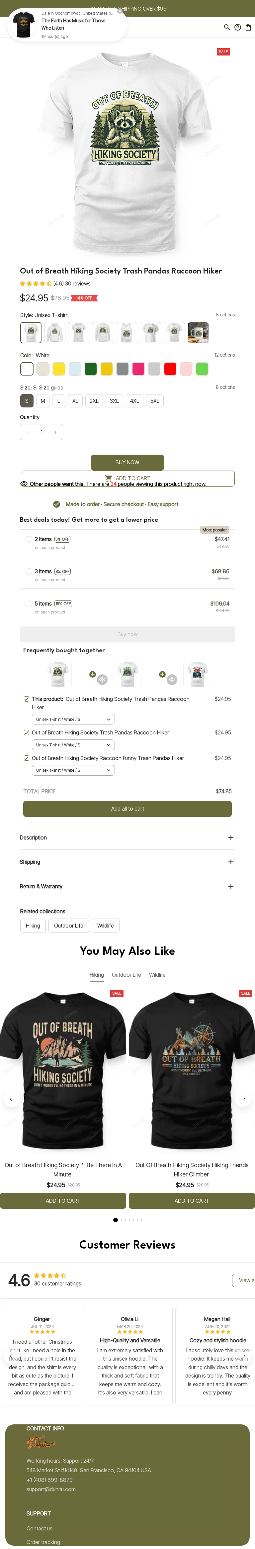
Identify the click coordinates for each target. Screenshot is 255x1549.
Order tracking (43, 1542)
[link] (24, 25)
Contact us (39, 1528)
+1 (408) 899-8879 (50, 1480)
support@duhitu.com (51, 1489)
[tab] (116, 1220)
